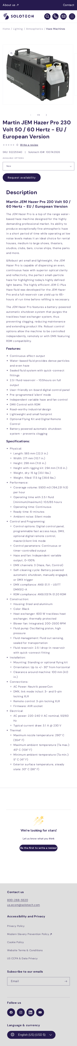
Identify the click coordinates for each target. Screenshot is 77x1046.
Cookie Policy (15, 942)
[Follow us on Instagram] (21, 1012)
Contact (68, 5)
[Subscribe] (66, 981)
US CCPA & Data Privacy (22, 958)
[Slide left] (31, 115)
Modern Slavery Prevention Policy (28, 934)
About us (9, 5)
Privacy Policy (16, 926)
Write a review (29, 144)
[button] (72, 16)
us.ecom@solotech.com (23, 905)
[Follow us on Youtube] (40, 1012)
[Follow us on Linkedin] (30, 1012)
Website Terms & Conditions (25, 950)
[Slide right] (46, 115)
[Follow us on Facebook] (11, 1012)
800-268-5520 (17, 900)
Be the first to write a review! (38, 848)
